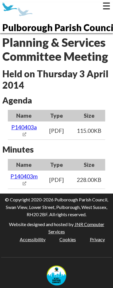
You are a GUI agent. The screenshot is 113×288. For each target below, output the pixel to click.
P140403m (24, 176)
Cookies (67, 239)
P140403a (24, 127)
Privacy (97, 239)
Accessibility (32, 239)
